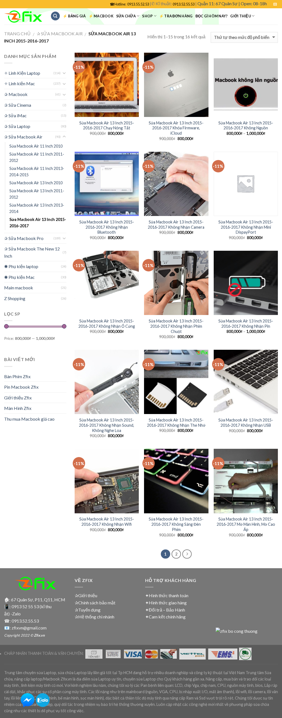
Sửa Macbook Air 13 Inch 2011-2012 (36, 193)
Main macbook (18, 287)
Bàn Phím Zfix (17, 376)
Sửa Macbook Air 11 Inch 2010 (36, 146)
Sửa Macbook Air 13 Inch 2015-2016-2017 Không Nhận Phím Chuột (176, 326)
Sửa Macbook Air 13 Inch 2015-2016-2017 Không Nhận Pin (245, 324)
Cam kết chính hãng (167, 616)
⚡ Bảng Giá (74, 16)
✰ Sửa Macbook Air (60, 33)
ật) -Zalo (12, 613)
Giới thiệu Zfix (18, 397)
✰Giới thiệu (86, 595)
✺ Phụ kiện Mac (19, 277)
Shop (147, 16)
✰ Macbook (16, 94)
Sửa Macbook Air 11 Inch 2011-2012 (36, 157)
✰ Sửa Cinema (17, 105)
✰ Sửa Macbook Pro (24, 238)
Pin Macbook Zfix (21, 386)
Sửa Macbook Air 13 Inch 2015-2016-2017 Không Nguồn (245, 125)
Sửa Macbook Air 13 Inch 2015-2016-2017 (37, 222)
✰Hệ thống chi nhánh (94, 616)
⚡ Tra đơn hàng (176, 16)
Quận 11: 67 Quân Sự (217, 3)
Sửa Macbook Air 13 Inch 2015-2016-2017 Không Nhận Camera (176, 224)
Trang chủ (17, 33)
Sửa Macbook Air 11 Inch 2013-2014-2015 (36, 171)
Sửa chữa (126, 16)
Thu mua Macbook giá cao (29, 418)
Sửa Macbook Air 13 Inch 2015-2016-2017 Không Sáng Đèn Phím (176, 524)
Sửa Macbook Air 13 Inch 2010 (36, 182)
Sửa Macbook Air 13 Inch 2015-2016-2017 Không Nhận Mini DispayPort (245, 227)
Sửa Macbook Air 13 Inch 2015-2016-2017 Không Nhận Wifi (106, 522)
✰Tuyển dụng (88, 609)
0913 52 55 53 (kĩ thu (31, 606)
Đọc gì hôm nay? (212, 16)
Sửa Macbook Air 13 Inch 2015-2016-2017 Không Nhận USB (245, 423)
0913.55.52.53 (138, 4)
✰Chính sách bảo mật (95, 602)
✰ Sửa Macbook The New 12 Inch (32, 252)
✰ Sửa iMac (15, 115)
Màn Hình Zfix (17, 408)
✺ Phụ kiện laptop (21, 266)
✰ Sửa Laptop (17, 126)
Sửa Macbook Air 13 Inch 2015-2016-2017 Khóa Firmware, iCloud (176, 128)
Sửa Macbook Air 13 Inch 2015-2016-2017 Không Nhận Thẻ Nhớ (176, 423)
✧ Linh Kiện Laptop (22, 73)
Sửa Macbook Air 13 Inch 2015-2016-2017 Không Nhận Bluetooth (106, 227)
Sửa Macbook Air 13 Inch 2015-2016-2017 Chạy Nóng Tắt (106, 125)
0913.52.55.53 (183, 4)
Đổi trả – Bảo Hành (167, 609)
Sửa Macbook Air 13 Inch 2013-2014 (36, 208)
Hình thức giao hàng (168, 602)
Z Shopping (14, 298)
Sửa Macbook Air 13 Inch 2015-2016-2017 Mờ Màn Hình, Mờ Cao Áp (246, 524)
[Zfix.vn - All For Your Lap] (23, 16)
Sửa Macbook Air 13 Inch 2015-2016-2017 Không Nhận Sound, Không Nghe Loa (106, 425)
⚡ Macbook (101, 16)
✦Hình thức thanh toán (166, 595)
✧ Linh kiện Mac (19, 83)
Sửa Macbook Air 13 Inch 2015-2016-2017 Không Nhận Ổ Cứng (106, 324)
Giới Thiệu (240, 16)
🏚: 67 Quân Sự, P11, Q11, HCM (34, 599)
